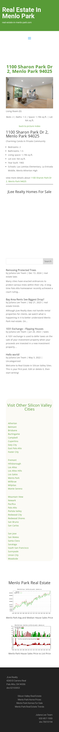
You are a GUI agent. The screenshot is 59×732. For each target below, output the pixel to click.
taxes (46, 331)
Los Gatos (13, 474)
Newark (12, 500)
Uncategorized (13, 361)
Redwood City (15, 514)
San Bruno (13, 521)
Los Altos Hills (15, 470)
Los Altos (12, 467)
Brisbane (12, 430)
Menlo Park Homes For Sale (29, 703)
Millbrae (12, 481)
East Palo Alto (15, 448)
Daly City (12, 444)
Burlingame (14, 434)
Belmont (12, 426)
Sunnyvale (13, 551)
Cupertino (13, 441)
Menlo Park (13, 478)
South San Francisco (18, 547)
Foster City (13, 451)
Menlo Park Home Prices (29, 699)
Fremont (12, 460)
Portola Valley (15, 511)
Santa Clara (14, 540)
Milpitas (12, 485)
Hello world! (13, 354)
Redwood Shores (16, 518)
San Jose (12, 533)
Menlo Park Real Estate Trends (29, 707)
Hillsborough (14, 463)
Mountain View (15, 496)
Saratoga (12, 544)
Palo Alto (12, 507)
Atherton (12, 423)
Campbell (13, 437)
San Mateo (13, 537)
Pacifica (12, 504)
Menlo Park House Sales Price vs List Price (29, 653)
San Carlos (13, 525)
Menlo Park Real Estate (29, 582)
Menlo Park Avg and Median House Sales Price (29, 617)
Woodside (13, 558)
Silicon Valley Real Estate (29, 696)
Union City (13, 555)
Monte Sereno (15, 488)
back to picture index (29, 126)
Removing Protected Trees (21, 270)
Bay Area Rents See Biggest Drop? (25, 299)
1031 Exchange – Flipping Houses (24, 328)
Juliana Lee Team (17, 273)
